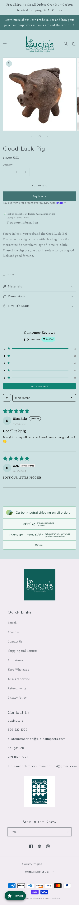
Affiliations (15, 660)
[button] (5, 43)
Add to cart (39, 185)
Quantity (7, 164)
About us (14, 632)
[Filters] (7, 398)
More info (39, 545)
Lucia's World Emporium (34, 898)
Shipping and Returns (22, 651)
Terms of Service (19, 679)
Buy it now (39, 196)
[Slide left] (31, 136)
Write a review (40, 386)
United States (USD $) (37, 871)
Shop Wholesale (18, 669)
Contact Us (15, 641)
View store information (22, 222)
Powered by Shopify (52, 898)
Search (12, 623)
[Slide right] (48, 136)
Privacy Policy (17, 698)
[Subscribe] (67, 832)
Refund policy (17, 688)
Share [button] (10, 274)
